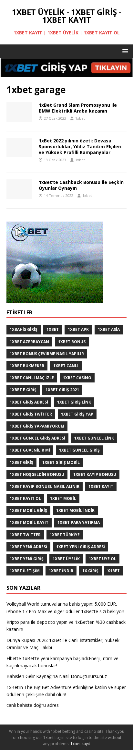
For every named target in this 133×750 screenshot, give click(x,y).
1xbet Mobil (63, 498)
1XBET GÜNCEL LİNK (94, 438)
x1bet (113, 571)
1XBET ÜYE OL (102, 559)
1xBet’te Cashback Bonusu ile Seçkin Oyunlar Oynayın (81, 185)
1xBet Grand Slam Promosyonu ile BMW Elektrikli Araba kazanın (78, 108)
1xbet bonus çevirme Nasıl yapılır (47, 354)
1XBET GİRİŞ (21, 462)
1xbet (80, 118)
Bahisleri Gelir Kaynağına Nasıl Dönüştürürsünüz (57, 676)
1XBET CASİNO (77, 378)
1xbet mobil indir (75, 510)
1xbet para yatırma (78, 522)
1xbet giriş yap (77, 414)
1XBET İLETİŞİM (25, 571)
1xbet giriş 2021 (62, 390)
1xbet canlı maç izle (32, 378)
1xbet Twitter (25, 535)
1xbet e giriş (23, 390)
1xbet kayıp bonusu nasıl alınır (44, 486)
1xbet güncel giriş (79, 450)
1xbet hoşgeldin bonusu (37, 474)
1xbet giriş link (74, 402)
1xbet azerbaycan (29, 342)
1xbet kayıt (100, 486)
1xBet (52, 329)
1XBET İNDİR (61, 571)
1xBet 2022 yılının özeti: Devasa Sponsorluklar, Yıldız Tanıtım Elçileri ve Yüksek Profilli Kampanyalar (80, 146)
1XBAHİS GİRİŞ (23, 329)
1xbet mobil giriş (28, 510)
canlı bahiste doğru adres (32, 705)
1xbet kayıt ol (25, 498)
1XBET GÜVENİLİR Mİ (30, 450)
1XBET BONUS (72, 342)
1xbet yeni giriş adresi (80, 547)
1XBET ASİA (109, 329)
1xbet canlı (65, 366)
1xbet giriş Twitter (31, 414)
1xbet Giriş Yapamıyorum (37, 426)
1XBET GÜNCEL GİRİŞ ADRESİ (37, 438)
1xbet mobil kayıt (29, 522)
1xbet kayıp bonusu (94, 474)
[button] (124, 50)
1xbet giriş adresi (29, 402)
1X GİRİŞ (90, 571)
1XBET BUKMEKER (27, 366)
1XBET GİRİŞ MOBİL (61, 462)
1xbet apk (78, 329)
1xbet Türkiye (65, 535)
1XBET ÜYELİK (66, 559)
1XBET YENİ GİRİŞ (27, 559)
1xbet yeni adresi (28, 547)
